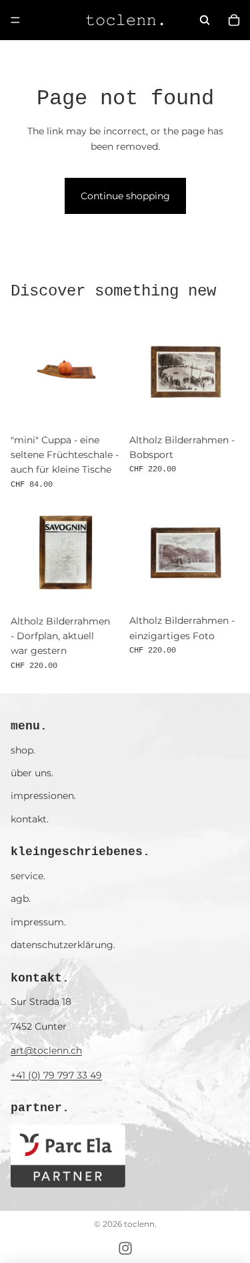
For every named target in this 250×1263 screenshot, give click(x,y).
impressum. (38, 922)
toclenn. (140, 1224)
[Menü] (15, 20)
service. (28, 876)
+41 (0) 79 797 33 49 (56, 1075)
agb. (21, 899)
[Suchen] (204, 20)
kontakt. (30, 819)
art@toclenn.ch (46, 1050)
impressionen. (43, 796)
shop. (23, 750)
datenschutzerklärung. (63, 945)
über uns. (32, 773)
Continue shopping (125, 196)
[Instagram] (125, 1248)
